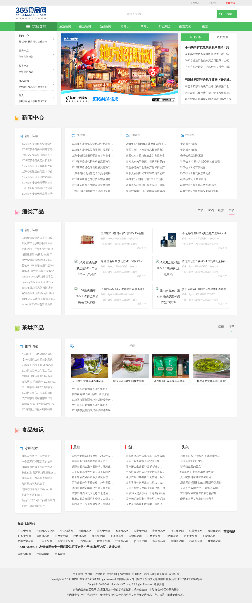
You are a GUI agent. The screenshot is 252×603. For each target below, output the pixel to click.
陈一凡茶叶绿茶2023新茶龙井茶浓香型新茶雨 (39, 387)
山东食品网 (103, 530)
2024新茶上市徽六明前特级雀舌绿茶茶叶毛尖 (39, 409)
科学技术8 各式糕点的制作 (195, 173)
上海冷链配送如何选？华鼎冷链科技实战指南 (39, 171)
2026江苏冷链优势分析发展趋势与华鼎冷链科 (39, 160)
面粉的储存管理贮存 (33, 506)
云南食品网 (45, 541)
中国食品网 (24, 530)
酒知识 (125, 26)
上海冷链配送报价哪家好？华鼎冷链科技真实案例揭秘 (93, 155)
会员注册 (212, 3)
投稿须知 (112, 574)
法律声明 (100, 574)
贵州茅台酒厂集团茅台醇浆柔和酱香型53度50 (204, 289)
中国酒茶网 (66, 530)
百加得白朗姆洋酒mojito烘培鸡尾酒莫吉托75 (39, 293)
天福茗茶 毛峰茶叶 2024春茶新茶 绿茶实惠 (39, 381)
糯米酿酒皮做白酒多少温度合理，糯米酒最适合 (93, 477)
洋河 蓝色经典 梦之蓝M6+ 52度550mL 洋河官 (122, 261)
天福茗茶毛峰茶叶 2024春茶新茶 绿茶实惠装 (39, 365)
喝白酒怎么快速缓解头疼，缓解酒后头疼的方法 (93, 504)
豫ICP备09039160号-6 (189, 579)
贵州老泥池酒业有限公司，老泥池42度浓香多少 (147, 498)
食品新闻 (105, 26)
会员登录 (195, 3)
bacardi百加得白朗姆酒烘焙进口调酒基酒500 (39, 304)
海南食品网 (158, 541)
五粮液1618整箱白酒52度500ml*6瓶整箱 (39, 265)
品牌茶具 (32, 101)
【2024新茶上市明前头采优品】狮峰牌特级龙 (39, 359)
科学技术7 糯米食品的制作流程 (198, 185)
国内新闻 (23, 41)
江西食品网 (172, 536)
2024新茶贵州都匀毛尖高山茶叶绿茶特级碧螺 (39, 370)
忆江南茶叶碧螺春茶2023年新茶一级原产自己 (39, 398)
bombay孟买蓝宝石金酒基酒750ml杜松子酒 (39, 298)
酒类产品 (24, 50)
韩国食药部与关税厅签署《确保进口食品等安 (214, 79)
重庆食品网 (43, 536)
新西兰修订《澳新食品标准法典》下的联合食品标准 (147, 149)
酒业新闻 (65, 26)
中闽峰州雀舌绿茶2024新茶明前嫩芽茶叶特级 (39, 376)
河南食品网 (85, 530)
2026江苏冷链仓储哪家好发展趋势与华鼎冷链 (39, 182)
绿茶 (21, 71)
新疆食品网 (177, 541)
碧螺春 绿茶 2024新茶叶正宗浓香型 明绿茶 (39, 404)
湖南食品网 (158, 530)
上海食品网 (116, 536)
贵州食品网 (140, 541)
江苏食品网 (195, 530)
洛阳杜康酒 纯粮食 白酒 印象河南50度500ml (39, 254)
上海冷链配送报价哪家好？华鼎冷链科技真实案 (39, 155)
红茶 (31, 71)
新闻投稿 (230, 3)
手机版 (89, 574)
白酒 (21, 56)
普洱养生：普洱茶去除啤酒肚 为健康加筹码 (39, 478)
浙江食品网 (177, 530)
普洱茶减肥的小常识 (191, 461)
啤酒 (31, 56)
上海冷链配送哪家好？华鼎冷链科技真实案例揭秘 (93, 191)
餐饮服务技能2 (188, 143)
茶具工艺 (42, 101)
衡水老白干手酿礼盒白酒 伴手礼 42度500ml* (39, 249)
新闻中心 (24, 35)
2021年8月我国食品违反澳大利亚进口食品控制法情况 (147, 143)
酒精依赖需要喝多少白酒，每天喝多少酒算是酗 (93, 488)
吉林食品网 (103, 541)
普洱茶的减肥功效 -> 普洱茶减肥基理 (201, 488)
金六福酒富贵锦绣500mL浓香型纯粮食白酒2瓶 (39, 260)
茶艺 (205, 26)
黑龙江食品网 (65, 541)
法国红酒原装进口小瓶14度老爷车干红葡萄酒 (39, 237)
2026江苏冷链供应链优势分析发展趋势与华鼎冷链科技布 (93, 143)
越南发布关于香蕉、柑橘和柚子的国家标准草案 (147, 161)
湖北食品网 (140, 530)
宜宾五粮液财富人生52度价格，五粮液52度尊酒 (147, 461)
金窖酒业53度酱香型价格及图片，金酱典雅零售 (93, 461)
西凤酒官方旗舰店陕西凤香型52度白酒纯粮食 (39, 243)
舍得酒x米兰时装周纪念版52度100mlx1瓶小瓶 (39, 271)
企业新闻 (42, 41)
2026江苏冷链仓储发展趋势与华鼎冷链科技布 (39, 193)
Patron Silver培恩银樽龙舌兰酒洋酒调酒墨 (39, 276)
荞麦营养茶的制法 (32, 494)
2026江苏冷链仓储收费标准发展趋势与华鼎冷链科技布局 (93, 179)
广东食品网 (24, 536)
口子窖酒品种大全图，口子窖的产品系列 (93, 472)
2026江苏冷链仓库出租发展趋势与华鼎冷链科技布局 (93, 167)
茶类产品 (24, 65)
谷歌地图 (137, 574)
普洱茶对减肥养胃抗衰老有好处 (198, 493)
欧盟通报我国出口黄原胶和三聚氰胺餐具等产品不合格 (147, 185)
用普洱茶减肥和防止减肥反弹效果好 (201, 482)
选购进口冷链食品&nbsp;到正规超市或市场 (39, 489)
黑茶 (26, 71)
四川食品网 (121, 530)
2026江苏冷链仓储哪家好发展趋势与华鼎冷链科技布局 (93, 185)
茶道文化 (185, 26)
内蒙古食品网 (26, 541)
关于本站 (78, 574)
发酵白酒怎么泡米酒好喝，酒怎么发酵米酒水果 (93, 466)
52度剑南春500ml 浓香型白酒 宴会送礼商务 (123, 289)
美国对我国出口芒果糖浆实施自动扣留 (147, 191)
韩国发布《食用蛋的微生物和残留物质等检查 (211, 92)
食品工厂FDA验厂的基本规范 (38, 500)
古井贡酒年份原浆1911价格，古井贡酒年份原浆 (147, 482)
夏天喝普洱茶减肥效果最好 (195, 477)
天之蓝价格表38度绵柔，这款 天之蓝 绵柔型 (147, 504)
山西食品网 (61, 536)
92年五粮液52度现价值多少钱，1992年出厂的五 (147, 488)
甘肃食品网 (214, 541)
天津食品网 (135, 536)
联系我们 (162, 574)
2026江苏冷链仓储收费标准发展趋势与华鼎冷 (39, 177)
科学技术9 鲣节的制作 (193, 167)
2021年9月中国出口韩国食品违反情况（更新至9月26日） (147, 179)
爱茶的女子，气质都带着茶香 (197, 498)
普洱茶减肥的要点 (190, 466)
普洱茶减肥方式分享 (33, 483)
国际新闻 (32, 41)
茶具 (21, 95)
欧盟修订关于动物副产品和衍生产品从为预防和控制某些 (147, 167)
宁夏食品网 (121, 541)
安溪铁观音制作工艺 (191, 155)
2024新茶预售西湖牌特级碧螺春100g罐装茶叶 (93, 399)
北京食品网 (98, 536)
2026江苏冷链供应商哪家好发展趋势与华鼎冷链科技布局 (93, 149)
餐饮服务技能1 (188, 149)
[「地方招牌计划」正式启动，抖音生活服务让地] (119, 69)
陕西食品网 (79, 536)
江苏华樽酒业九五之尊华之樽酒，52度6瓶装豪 (93, 493)
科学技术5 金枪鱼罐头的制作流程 (199, 191)
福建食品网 (214, 530)
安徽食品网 (209, 536)
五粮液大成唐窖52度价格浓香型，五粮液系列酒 (147, 472)
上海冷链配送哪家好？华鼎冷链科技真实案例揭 (39, 188)
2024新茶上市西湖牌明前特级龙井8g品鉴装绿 (39, 354)
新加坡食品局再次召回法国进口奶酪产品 (208, 99)
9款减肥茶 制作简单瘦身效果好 (198, 472)
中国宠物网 (43, 554)
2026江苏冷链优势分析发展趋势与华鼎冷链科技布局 (93, 161)
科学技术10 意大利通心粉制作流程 (200, 161)
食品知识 (24, 81)
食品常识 (23, 87)
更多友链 (60, 554)
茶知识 (145, 26)
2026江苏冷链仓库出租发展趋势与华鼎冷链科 (39, 166)
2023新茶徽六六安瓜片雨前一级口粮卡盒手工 (39, 392)
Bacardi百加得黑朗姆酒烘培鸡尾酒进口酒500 (39, 287)
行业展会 (165, 26)
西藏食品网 (195, 541)
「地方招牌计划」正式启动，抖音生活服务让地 (212, 66)
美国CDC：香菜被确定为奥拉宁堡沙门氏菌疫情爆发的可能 (147, 155)
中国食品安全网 (46, 530)
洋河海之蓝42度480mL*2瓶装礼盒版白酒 (204, 261)
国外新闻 (135, 135)
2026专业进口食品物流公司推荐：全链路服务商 (212, 60)
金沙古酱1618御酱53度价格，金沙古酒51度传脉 (147, 477)
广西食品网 (153, 536)
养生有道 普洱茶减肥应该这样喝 (39, 472)
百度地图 (125, 574)
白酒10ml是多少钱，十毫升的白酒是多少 (147, 493)
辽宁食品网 (85, 541)
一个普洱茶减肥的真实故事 (37, 461)
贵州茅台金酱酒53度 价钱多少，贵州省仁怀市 (147, 466)
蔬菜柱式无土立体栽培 (193, 179)
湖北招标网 (24, 554)
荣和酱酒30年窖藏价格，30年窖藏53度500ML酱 (93, 482)
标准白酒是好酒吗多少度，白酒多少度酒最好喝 (93, 498)
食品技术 (32, 87)
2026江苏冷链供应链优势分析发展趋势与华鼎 (39, 143)
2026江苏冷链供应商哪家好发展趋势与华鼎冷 (39, 149)
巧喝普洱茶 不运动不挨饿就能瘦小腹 (201, 455)
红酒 (26, 56)
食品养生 (42, 87)
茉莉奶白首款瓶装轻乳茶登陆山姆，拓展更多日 (216, 47)
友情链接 (174, 574)
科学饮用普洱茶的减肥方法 (37, 467)
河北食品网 (190, 536)
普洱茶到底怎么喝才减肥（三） (39, 456)
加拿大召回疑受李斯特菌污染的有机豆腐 (147, 173)
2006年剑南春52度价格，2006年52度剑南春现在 (93, 455)
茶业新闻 (85, 26)
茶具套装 (23, 101)
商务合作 (149, 574)
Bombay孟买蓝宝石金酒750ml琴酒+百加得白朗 (39, 282)
